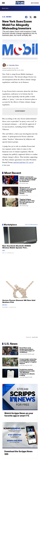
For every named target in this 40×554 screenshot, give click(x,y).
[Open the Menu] (3, 2)
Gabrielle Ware (14, 65)
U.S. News (6, 17)
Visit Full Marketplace (31, 224)
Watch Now (34, 3)
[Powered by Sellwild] (35, 337)
